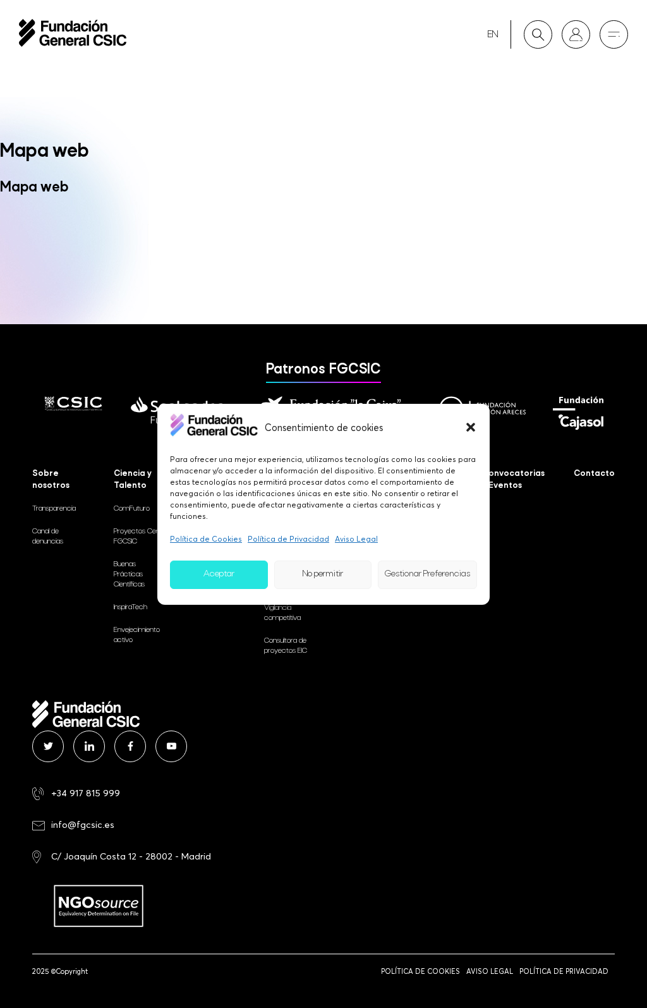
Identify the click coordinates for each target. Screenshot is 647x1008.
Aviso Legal (356, 538)
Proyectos (138, 536)
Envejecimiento (137, 635)
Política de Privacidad (288, 538)
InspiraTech (130, 607)
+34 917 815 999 (85, 792)
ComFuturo (132, 509)
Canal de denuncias (47, 536)
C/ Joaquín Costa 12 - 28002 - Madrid (131, 856)
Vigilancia (282, 613)
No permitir (323, 574)
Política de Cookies (206, 538)
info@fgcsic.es (82, 824)
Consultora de (285, 646)
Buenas (129, 574)
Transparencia (54, 509)
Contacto (594, 474)
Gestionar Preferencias (427, 574)
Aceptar (218, 574)
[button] (470, 427)
